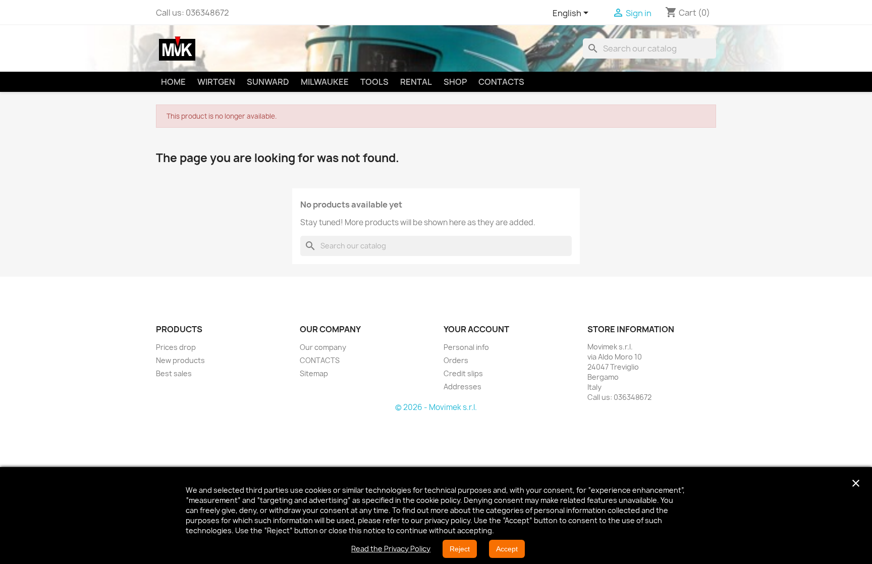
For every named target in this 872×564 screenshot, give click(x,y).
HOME (173, 81)
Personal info (466, 347)
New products (180, 360)
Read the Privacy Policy (390, 548)
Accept (507, 549)
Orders (456, 360)
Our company (323, 347)
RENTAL (416, 81)
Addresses (462, 386)
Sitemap (314, 373)
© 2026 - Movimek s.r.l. (436, 407)
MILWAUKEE (325, 81)
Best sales (174, 373)
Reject (460, 549)
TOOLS (374, 81)
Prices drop (176, 347)
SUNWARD (268, 81)
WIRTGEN (216, 81)
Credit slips (463, 373)
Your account (476, 329)
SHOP (455, 81)
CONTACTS (501, 81)
